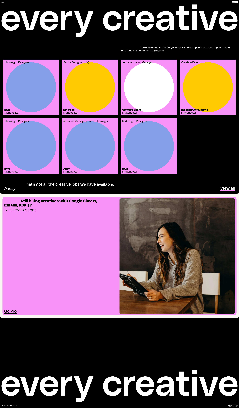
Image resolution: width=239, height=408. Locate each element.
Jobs (2, 2)
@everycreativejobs (9, 405)
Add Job (234, 2)
